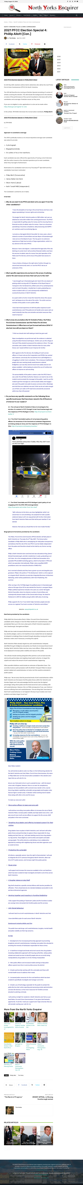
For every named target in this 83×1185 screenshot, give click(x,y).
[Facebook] (67, 1)
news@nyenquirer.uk (41, 1170)
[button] (77, 15)
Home (6, 22)
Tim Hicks (12, 38)
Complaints (45, 1178)
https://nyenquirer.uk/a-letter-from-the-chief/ (22, 507)
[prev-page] (5, 1148)
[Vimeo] (75, 1)
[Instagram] (70, 1)
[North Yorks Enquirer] (15, 8)
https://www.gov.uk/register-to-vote (15, 107)
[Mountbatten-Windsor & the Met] (45, 1135)
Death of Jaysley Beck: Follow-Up (42, 1024)
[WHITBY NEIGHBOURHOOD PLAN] (59, 120)
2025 (59, 59)
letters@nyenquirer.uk (41, 1174)
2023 (59, 65)
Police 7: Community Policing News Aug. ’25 (41, 1046)
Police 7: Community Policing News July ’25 (19, 1067)
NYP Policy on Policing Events (8, 1065)
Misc (11, 1140)
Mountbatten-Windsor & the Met (30, 1025)
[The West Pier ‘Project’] (59, 111)
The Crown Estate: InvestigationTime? (9, 1026)
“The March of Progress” (13, 1097)
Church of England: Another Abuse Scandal (20, 1025)
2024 (59, 62)
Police (10, 22)
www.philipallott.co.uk (31, 609)
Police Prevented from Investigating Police (31, 1046)
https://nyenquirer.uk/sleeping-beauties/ (24, 426)
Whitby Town (68, 118)
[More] (45, 44)
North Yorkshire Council (69, 111)
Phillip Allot (13, 1075)
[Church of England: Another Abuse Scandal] (28, 1135)
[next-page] (8, 1148)
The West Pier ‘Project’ (70, 113)
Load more (67, 128)
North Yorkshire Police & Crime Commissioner (27, 22)
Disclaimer (37, 1178)
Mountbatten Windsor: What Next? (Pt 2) (8, 1045)
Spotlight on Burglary (18, 1045)
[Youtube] (77, 1)
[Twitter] (72, 1)
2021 (58, 72)
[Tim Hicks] (5, 38)
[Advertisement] (67, 38)
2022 (58, 68)
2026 (59, 56)
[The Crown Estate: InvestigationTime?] (12, 1135)
